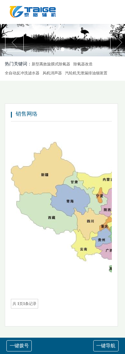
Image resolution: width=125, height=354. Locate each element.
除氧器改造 (83, 64)
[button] (56, 49)
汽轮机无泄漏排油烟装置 (86, 73)
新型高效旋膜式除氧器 (51, 64)
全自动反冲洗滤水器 (22, 73)
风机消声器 (52, 73)
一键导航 (105, 345)
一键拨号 (19, 345)
